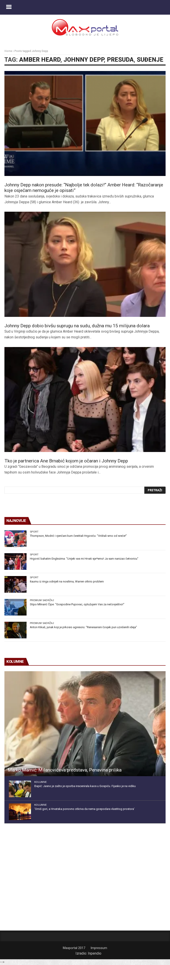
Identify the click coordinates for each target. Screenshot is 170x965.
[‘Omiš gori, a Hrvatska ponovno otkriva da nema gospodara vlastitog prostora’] (20, 811)
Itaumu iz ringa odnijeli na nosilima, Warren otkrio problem (67, 581)
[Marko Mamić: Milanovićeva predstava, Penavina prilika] (85, 723)
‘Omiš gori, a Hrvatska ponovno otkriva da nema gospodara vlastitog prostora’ (84, 809)
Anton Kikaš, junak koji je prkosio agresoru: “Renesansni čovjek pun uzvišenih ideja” (83, 627)
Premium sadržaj (42, 600)
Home (8, 51)
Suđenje (150, 59)
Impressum (99, 948)
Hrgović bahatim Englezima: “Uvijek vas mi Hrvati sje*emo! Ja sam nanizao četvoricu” (84, 558)
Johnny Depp (84, 59)
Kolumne (40, 782)
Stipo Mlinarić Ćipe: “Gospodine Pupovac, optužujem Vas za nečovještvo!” (77, 604)
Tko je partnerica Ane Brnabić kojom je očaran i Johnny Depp (66, 461)
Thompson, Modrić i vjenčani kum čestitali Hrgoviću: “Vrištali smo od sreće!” (78, 535)
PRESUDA (120, 59)
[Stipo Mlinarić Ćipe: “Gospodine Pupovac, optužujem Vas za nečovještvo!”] (15, 607)
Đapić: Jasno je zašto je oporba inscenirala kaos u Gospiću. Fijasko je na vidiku (85, 786)
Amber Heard (39, 59)
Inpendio (94, 953)
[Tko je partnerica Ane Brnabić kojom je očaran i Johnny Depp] (85, 399)
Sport (34, 531)
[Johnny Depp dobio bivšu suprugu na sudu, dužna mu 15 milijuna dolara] (85, 264)
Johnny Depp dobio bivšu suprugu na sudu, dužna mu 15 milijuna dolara (77, 325)
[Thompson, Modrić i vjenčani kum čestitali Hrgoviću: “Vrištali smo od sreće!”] (15, 538)
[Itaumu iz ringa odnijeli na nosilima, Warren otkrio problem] (15, 584)
